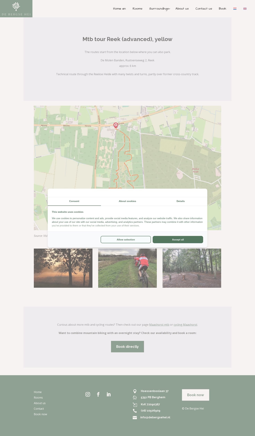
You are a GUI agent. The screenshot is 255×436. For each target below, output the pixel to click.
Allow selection (126, 239)
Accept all (178, 239)
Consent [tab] (74, 201)
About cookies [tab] (127, 201)
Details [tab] (181, 201)
